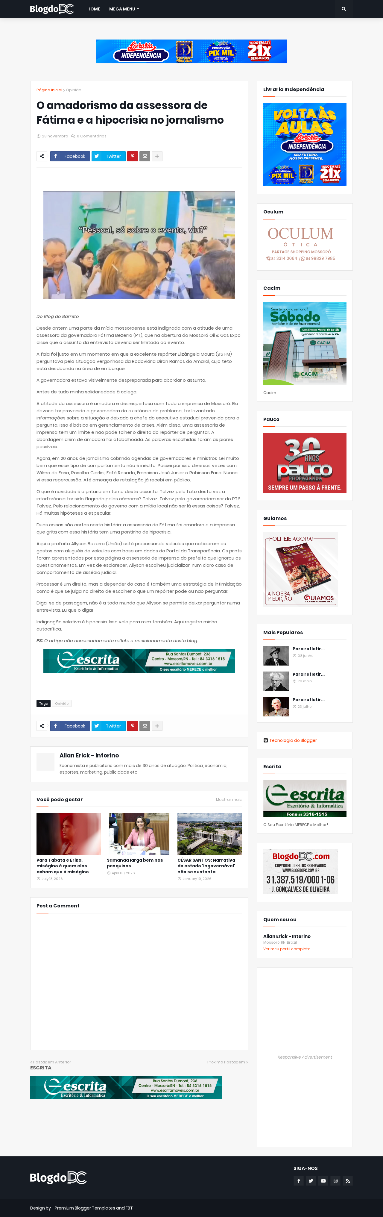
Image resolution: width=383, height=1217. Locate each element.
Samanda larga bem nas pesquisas (135, 863)
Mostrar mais (229, 799)
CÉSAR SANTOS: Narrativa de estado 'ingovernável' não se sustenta (206, 866)
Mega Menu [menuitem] (122, 9)
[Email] (144, 156)
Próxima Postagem (226, 1062)
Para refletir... (309, 649)
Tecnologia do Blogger (293, 740)
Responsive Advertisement (305, 1057)
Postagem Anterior (52, 1062)
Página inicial (49, 90)
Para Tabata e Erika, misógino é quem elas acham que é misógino (63, 866)
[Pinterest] (132, 156)
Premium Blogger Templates (85, 1208)
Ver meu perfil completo (287, 948)
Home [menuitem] (93, 9)
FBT (129, 1208)
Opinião (73, 90)
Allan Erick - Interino (89, 755)
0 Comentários (92, 136)
